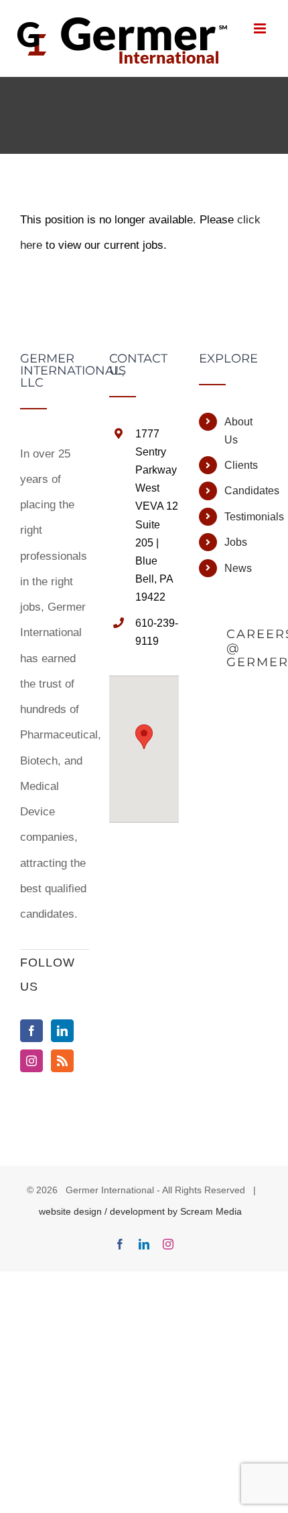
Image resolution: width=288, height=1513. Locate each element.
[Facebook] (31, 1030)
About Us (238, 430)
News (238, 568)
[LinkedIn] (62, 1030)
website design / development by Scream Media (140, 1211)
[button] (144, 736)
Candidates (246, 490)
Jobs (235, 542)
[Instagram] (31, 1060)
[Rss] (62, 1060)
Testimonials (246, 516)
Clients (241, 465)
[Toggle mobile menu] (261, 28)
